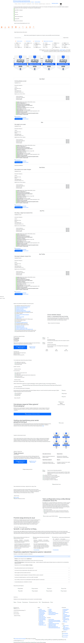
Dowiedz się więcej (32, 346)
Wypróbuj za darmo (55, 3)
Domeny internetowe (42, 611)
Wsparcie (25, 1)
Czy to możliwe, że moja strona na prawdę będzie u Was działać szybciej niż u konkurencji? (29, 579)
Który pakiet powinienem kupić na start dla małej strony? (24, 568)
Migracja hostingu (42, 610)
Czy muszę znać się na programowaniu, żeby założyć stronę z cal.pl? (26, 570)
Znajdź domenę (65, 37)
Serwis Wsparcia (66, 612)
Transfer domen (41, 612)
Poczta (32, 1)
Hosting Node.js (51, 619)
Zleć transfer (16, 527)
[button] (60, 5)
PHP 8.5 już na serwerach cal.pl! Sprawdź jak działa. (21, 0)
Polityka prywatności (52, 612)
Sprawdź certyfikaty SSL (18, 386)
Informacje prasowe (52, 614)
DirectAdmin (65, 610)
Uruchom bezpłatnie (18, 118)
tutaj (43, 425)
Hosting (40, 609)
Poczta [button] (33, 3)
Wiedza (23, 1)
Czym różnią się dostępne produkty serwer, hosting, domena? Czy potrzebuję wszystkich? (29, 556)
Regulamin (50, 611)
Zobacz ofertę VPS (17, 397)
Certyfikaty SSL (41, 614)
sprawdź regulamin (62, 49)
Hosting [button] (16, 3)
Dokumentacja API (66, 616)
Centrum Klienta (37, 1)
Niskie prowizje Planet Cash (53, 626)
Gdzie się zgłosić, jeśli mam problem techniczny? (23, 572)
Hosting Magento (42, 622)
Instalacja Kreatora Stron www (54, 623)
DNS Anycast (41, 623)
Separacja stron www (52, 624)
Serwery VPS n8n (42, 616)
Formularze (65, 614)
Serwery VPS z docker (42, 617)
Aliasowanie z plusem (52, 625)
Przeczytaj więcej (17, 549)
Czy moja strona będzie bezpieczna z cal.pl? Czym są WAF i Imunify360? (26, 577)
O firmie (50, 609)
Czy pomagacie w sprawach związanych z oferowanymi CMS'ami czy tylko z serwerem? (29, 574)
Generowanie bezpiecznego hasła (54, 627)
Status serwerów (66, 618)
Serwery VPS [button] (24, 3)
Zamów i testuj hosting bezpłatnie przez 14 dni (22, 23)
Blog (20, 1)
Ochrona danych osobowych (53, 613)
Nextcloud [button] (36, 3)
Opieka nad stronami (42, 624)
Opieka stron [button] (48, 3)
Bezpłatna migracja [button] (42, 3)
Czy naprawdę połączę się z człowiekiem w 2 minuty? (23, 581)
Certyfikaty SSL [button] (28, 3)
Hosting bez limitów (42, 619)
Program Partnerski (16, 1)
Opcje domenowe (42, 613)
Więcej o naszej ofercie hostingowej (54, 323)
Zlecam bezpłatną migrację (20, 346)
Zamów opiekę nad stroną (20, 461)
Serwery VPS (41, 615)
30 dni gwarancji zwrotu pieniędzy (54, 620)
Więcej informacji (25, 118)
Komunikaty (65, 621)
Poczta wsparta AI (42, 618)
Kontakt (28, 1)
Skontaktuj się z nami (32, 461)
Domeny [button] (19, 3)
